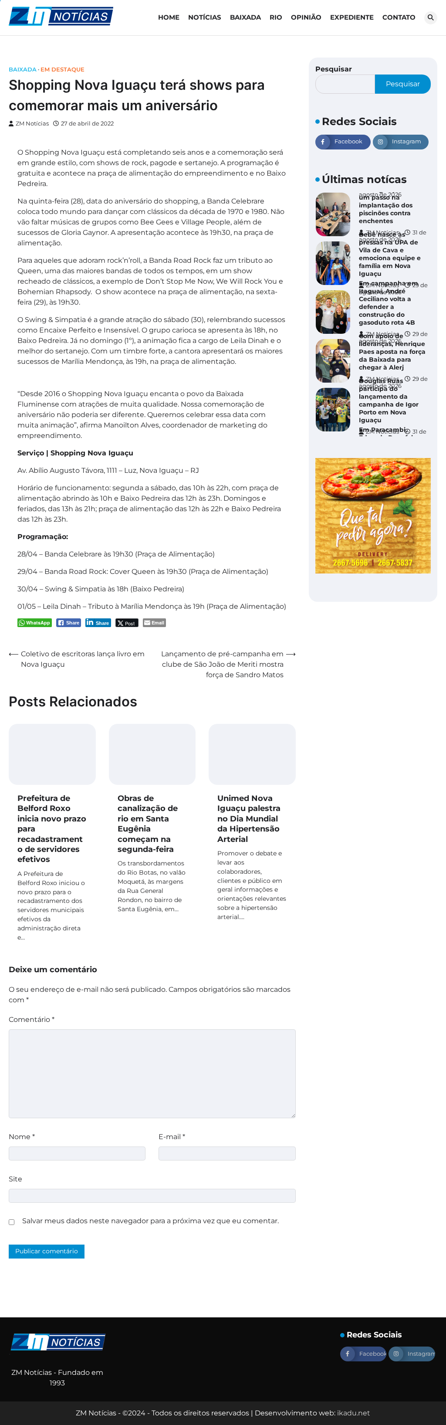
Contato (399, 17)
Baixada (245, 17)
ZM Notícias (32, 123)
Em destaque (62, 69)
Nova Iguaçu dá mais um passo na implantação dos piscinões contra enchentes (392, 205)
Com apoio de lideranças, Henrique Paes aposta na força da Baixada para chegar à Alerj (392, 351)
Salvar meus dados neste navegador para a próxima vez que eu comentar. (150, 1221)
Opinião (306, 17)
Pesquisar (333, 69)
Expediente (352, 17)
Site (15, 1179)
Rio (276, 17)
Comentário (31, 1019)
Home (168, 17)
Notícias (204, 17)
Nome (22, 1137)
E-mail (172, 1137)
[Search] (430, 17)
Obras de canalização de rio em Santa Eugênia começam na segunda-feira (148, 824)
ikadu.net (353, 1413)
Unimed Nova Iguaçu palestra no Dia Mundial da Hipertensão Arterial (248, 819)
